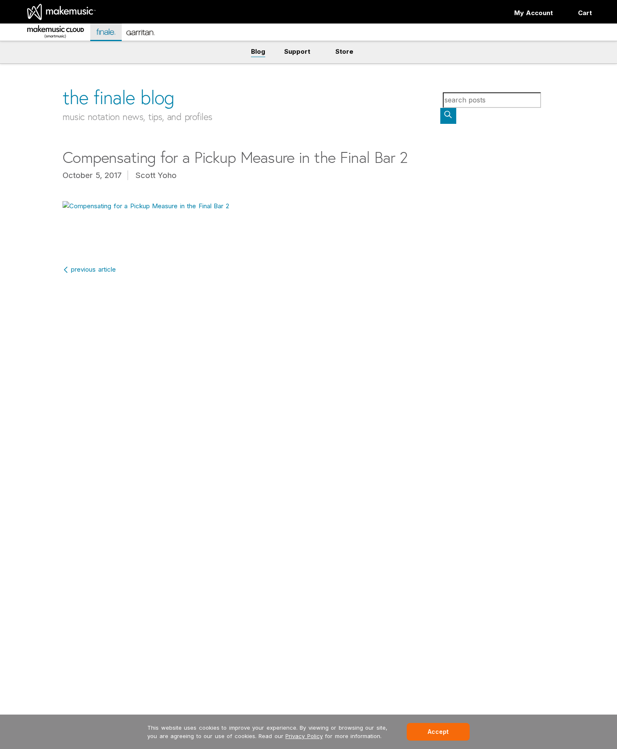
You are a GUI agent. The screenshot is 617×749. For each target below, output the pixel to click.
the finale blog (119, 97)
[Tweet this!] (44, 66)
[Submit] (448, 116)
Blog (258, 51)
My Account (533, 13)
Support (297, 51)
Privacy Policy (304, 736)
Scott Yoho (156, 175)
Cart (585, 13)
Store (344, 51)
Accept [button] (438, 731)
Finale (110, 32)
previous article (93, 269)
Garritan (146, 36)
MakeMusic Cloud (54, 33)
